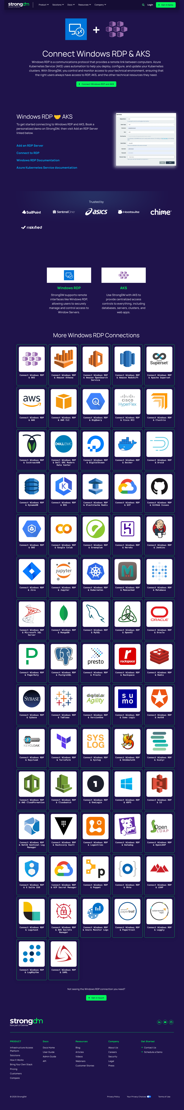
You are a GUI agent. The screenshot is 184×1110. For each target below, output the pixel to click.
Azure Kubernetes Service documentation (47, 167)
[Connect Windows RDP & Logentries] (95, 832)
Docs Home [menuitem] (49, 1047)
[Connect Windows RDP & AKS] (32, 364)
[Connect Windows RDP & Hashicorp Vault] (64, 832)
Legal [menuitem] (111, 1061)
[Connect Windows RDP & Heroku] (127, 534)
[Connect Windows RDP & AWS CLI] (64, 407)
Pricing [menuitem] (13, 1069)
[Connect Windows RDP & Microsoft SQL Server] (32, 619)
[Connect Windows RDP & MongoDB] (64, 619)
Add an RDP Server (30, 145)
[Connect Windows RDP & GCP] (127, 492)
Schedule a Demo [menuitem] (153, 1052)
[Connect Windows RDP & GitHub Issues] (159, 492)
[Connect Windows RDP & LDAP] (159, 874)
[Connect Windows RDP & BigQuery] (95, 407)
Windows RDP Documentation (38, 160)
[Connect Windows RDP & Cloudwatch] (64, 789)
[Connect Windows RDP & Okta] (127, 874)
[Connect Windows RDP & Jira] (32, 577)
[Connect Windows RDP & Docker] (127, 449)
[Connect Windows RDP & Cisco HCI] (127, 407)
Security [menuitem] (112, 1056)
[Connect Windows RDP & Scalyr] (159, 747)
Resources (83, 4)
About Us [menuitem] (113, 1047)
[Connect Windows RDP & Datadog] (127, 832)
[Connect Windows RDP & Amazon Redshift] (127, 364)
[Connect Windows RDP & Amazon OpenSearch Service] (95, 364)
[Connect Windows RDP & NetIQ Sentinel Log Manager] (32, 832)
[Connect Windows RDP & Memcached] (127, 577)
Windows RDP (69, 288)
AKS (123, 288)
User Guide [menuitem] (48, 1052)
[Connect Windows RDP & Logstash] (32, 917)
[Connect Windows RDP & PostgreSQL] (64, 662)
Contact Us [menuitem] (150, 1047)
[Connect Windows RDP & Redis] (159, 662)
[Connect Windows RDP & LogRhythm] (32, 959)
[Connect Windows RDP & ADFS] (127, 789)
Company (99, 4)
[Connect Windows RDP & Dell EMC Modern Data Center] (64, 449)
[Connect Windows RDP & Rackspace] (127, 662)
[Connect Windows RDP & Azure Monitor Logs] (95, 917)
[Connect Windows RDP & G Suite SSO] (32, 874)
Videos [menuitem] (79, 1056)
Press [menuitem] (111, 1065)
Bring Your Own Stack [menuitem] (21, 1064)
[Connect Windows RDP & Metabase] (159, 577)
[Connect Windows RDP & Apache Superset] (159, 364)
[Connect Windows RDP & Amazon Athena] (64, 364)
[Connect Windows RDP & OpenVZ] (127, 619)
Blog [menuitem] (78, 1047)
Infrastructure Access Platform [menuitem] (21, 1049)
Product (42, 4)
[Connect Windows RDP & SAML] (64, 959)
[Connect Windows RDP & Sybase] (32, 704)
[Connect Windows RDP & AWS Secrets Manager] (64, 917)
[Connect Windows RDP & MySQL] (95, 619)
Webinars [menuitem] (80, 1061)
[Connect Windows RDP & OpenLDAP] (159, 832)
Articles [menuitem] (80, 1052)
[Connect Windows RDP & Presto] (95, 662)
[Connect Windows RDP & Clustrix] (159, 407)
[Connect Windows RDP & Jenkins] (159, 534)
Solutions (56, 4)
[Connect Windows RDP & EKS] (64, 492)
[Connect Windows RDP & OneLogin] (95, 789)
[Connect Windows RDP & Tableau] (64, 704)
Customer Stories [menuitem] (85, 1065)
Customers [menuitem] (16, 1073)
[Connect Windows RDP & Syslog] (95, 747)
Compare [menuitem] (15, 1077)
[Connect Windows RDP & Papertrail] (127, 917)
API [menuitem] (44, 1061)
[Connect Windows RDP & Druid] (159, 449)
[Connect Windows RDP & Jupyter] (64, 577)
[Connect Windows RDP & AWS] (32, 407)
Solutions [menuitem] (15, 1055)
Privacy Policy (113, 1096)
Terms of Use (164, 1096)
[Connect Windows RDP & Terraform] (64, 747)
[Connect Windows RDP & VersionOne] (95, 704)
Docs (69, 4)
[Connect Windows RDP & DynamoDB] (32, 492)
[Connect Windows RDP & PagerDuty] (32, 662)
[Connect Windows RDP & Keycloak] (32, 747)
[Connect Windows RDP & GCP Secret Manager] (64, 874)
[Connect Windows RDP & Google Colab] (64, 534)
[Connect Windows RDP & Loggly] (159, 917)
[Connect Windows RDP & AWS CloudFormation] (32, 789)
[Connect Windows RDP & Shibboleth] (127, 747)
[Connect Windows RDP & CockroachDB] (32, 449)
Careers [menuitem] (112, 1052)
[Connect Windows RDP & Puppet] (95, 874)
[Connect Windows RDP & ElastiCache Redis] (95, 492)
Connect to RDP (28, 153)
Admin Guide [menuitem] (49, 1056)
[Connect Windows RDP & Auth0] (159, 704)
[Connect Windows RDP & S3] (159, 789)
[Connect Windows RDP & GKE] (32, 534)
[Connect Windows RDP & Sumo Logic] (127, 704)
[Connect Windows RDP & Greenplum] (95, 534)
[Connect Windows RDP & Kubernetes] (95, 577)
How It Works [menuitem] (17, 1059)
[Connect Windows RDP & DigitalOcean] (95, 449)
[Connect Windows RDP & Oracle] (159, 619)
